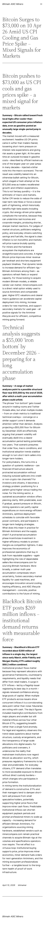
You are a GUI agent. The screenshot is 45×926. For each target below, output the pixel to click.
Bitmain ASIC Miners (12, 4)
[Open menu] (41, 4)
